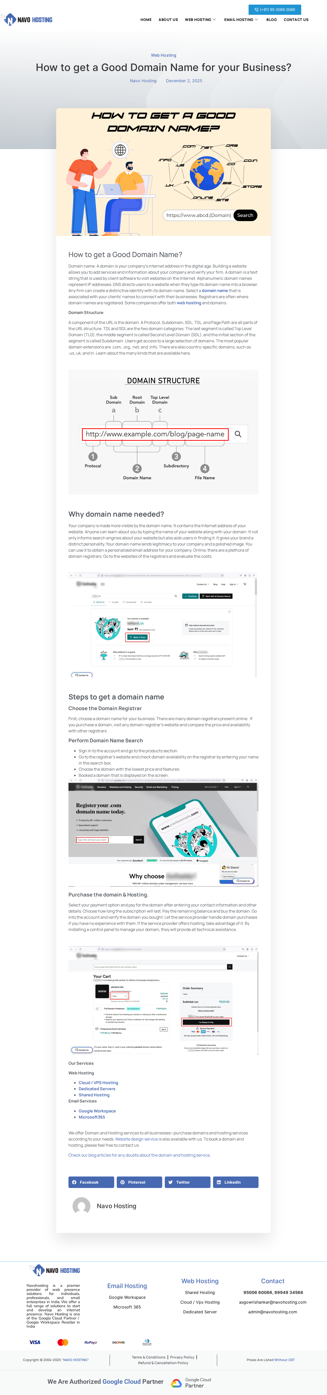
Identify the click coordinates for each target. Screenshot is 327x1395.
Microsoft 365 (127, 1306)
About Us (168, 19)
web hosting (189, 303)
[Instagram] (244, 1342)
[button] (275, 10)
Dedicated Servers (97, 1088)
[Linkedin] (256, 1342)
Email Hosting (238, 19)
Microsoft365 (92, 1117)
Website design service (136, 1139)
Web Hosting (198, 19)
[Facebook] (219, 1342)
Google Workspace (97, 1111)
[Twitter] (231, 1342)
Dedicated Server (200, 1311)
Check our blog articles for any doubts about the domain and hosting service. (139, 1155)
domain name (215, 290)
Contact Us (296, 19)
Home (146, 19)
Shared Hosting (94, 1095)
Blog (271, 19)
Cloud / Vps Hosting (200, 1302)
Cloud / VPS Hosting (98, 1082)
